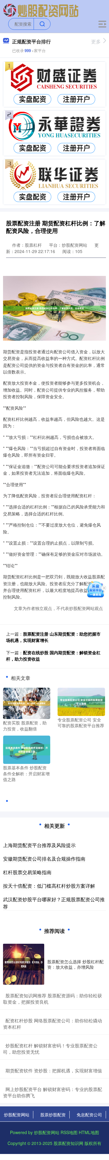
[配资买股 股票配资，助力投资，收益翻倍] (26, 703)
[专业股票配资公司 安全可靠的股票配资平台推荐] (81, 701)
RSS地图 (69, 1132)
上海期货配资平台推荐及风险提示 (39, 845)
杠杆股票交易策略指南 (27, 872)
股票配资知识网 (68, 1143)
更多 (96, 41)
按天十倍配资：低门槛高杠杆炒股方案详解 (49, 885)
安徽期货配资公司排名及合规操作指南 (44, 858)
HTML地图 (89, 1132)
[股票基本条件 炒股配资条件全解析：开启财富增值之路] (26, 749)
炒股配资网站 (16, 1115)
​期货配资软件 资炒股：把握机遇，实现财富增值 (53, 1070)
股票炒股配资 (53, 1115)
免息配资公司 (89, 1115)
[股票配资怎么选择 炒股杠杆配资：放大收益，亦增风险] (23, 964)
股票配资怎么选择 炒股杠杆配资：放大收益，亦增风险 (75, 964)
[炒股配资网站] (41, 10)
